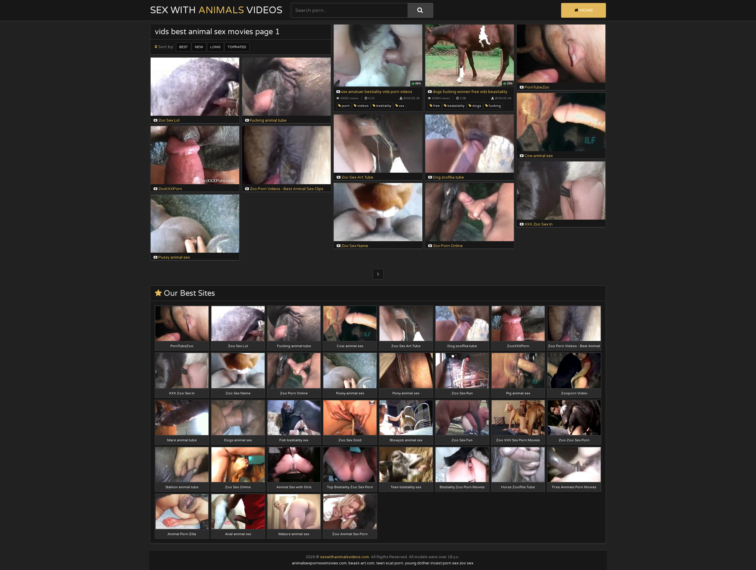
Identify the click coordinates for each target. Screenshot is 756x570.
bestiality (383, 106)
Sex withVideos (216, 10)
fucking (494, 106)
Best (183, 47)
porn (345, 106)
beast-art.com (361, 563)
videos (362, 106)
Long (215, 47)
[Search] (420, 10)
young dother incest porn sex (432, 563)
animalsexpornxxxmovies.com (319, 563)
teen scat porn (389, 563)
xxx (401, 106)
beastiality (456, 106)
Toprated (237, 47)
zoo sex (466, 563)
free (436, 106)
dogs (476, 106)
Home (585, 10)
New (199, 47)
